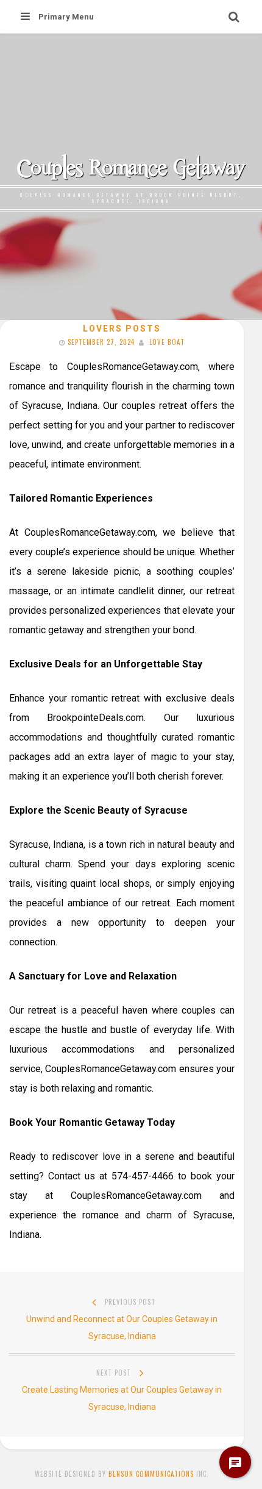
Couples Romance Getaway (131, 167)
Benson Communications (151, 1474)
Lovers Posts (122, 328)
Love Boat (167, 342)
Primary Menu (66, 16)
